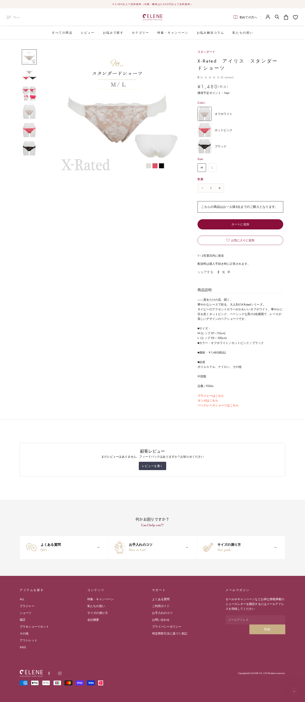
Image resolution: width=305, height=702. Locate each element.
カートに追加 (240, 224)
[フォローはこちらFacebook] (49, 673)
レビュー (88, 33)
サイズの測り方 (97, 613)
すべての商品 (62, 33)
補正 (23, 620)
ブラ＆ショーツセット (34, 626)
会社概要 (93, 620)
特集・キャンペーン (172, 33)
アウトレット (28, 640)
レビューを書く (152, 466)
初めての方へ (248, 17)
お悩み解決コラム (210, 33)
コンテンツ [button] (96, 590)
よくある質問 (161, 599)
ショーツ (26, 613)
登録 (267, 629)
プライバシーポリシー (166, 626)
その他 (24, 633)
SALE (23, 647)
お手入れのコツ (162, 613)
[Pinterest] (229, 272)
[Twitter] (223, 272)
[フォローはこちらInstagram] (60, 673)
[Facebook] (218, 272)
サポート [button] (159, 590)
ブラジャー (27, 606)
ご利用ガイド (161, 606)
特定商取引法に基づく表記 (169, 633)
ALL (22, 599)
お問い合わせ (161, 620)
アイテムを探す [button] (32, 590)
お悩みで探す (113, 33)
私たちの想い (242, 33)
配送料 (202, 264)
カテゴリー (140, 33)
